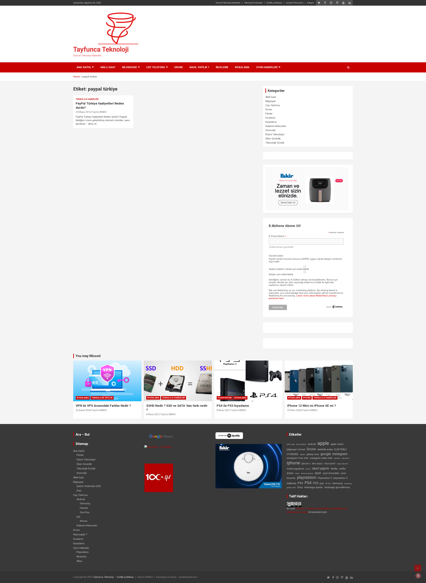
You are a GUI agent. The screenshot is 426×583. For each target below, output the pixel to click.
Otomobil (270, 130)
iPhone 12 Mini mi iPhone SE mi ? (311, 406)
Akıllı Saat (107, 67)
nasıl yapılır (320, 468)
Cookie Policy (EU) (294, 2)
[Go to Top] (417, 568)
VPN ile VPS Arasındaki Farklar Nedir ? (103, 406)
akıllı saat (291, 444)
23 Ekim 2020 (294, 410)
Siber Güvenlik (273, 138)
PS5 (315, 483)
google (325, 454)
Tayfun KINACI (99, 112)
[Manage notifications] (418, 575)
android (312, 444)
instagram (339, 454)
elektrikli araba (325, 449)
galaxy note (313, 454)
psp (322, 483)
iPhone (307, 398)
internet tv (346, 458)
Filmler (269, 113)
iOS (78, 516)
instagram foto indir (297, 458)
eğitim (302, 454)
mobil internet (342, 464)
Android (81, 499)
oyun (318, 473)
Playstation (225, 398)
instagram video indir (321, 458)
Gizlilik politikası (274, 2)
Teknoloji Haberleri (87, 99)
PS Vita (328, 483)
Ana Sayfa (84, 67)
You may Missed (88, 356)
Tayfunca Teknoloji (101, 49)
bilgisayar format (296, 449)
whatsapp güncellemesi (337, 487)
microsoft (329, 463)
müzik (307, 469)
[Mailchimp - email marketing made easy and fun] (334, 306)
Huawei (84, 507)
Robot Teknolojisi (274, 134)
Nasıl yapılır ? (199, 67)
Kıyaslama (242, 67)
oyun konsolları (331, 473)
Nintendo (81, 556)
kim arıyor (317, 463)
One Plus (85, 512)
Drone (178, 67)
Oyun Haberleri (266, 67)
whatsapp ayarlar (313, 487)
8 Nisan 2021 (153, 414)
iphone (293, 462)
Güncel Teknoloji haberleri (228, 2)
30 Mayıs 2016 (83, 112)
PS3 (300, 483)
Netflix (334, 468)
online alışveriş (307, 473)
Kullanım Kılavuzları (275, 126)
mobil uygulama (295, 468)
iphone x (306, 463)
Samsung (85, 503)
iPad (79, 490)
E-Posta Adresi (277, 236)
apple (323, 443)
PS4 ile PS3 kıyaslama (233, 406)
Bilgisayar (129, 67)
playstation (306, 477)
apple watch (337, 444)
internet (337, 458)
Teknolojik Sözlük (274, 142)
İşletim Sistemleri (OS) (89, 486)
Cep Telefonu (155, 67)
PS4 (308, 483)
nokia (297, 473)
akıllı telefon (301, 444)
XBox (79, 561)
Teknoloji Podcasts (253, 2)
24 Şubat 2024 (83, 410)
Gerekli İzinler (276, 255)
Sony (300, 487)
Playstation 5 (325, 478)
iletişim (310, 2)
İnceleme (222, 67)
